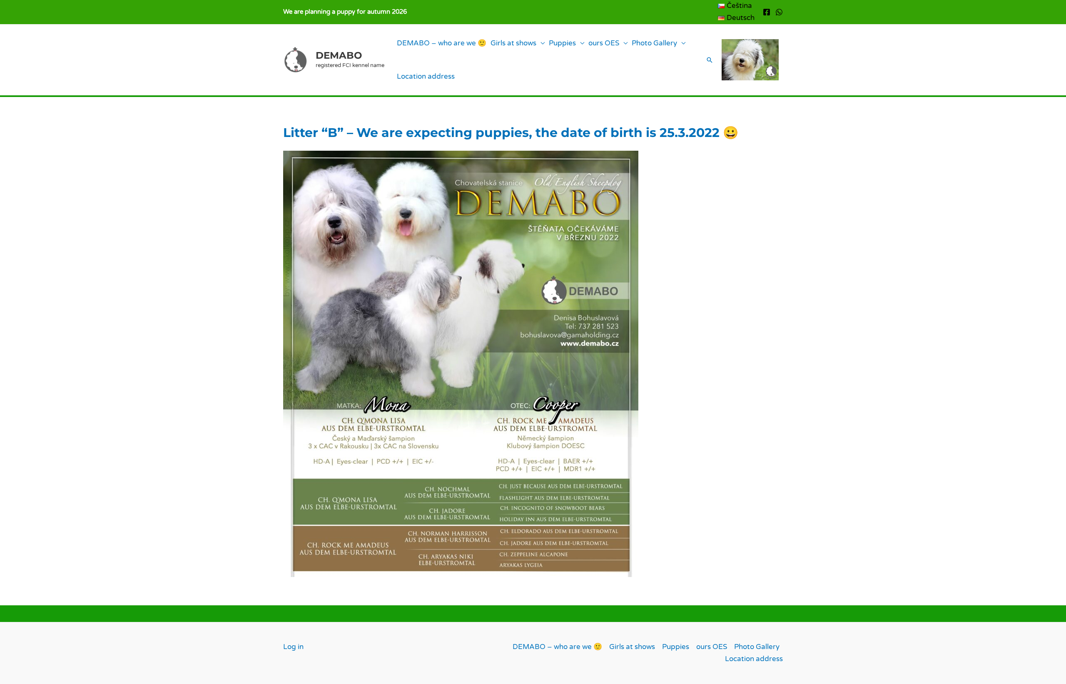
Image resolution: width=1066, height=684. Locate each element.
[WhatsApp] (779, 12)
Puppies (562, 43)
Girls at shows (513, 43)
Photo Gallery (654, 43)
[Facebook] (766, 12)
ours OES (603, 43)
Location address (426, 76)
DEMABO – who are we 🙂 (441, 43)
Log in (293, 646)
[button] (709, 60)
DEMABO (339, 55)
